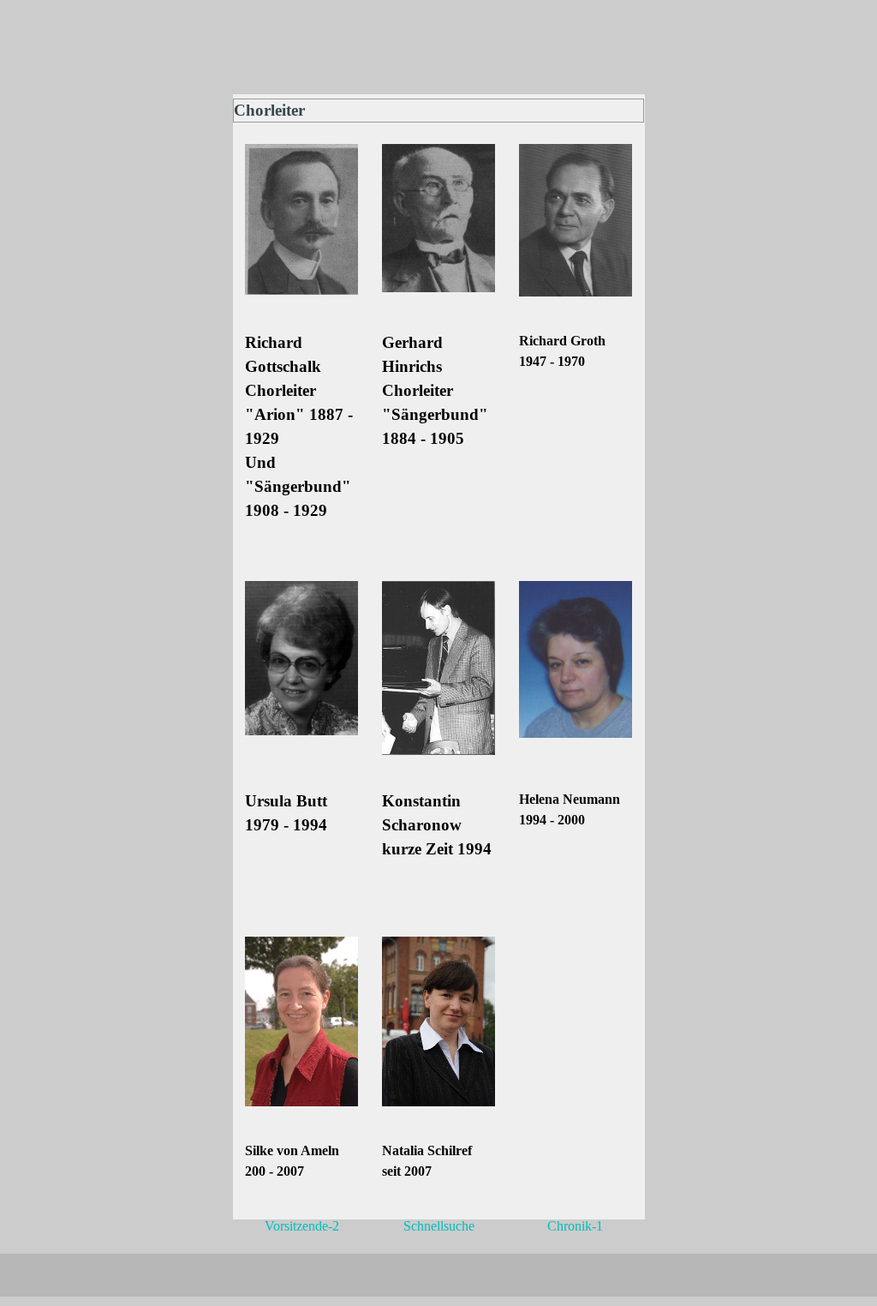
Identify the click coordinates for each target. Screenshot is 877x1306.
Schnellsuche (438, 1226)
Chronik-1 (575, 1226)
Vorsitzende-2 (302, 1226)
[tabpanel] (301, 439)
